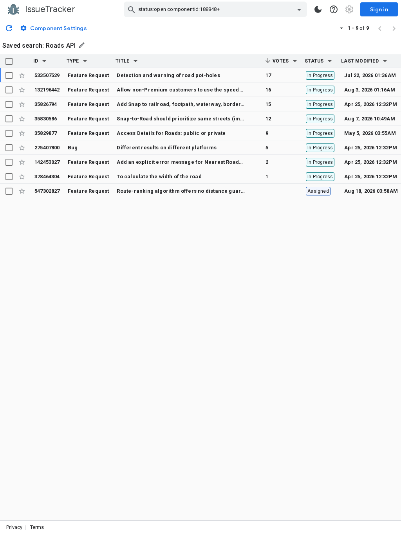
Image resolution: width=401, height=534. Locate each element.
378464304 (47, 176)
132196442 (47, 90)
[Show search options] (299, 9)
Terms (37, 527)
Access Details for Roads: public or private (171, 133)
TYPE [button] (73, 61)
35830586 (45, 119)
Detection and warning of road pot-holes (168, 75)
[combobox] (216, 9)
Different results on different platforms (166, 148)
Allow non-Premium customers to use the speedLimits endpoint (197, 90)
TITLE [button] (122, 61)
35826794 (45, 104)
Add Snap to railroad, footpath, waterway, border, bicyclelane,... (198, 104)
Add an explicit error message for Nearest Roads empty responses (202, 162)
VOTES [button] (280, 61)
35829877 (45, 133)
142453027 (47, 162)
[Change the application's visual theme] (318, 9)
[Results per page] (341, 28)
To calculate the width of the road (159, 176)
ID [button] (35, 61)
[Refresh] (9, 28)
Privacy (14, 527)
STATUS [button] (314, 61)
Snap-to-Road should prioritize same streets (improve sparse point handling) (215, 119)
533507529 (47, 75)
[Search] (131, 9)
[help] (333, 9)
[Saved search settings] (82, 45)
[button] (44, 61)
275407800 (47, 148)
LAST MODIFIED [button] (359, 61)
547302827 (47, 191)
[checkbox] (9, 61)
